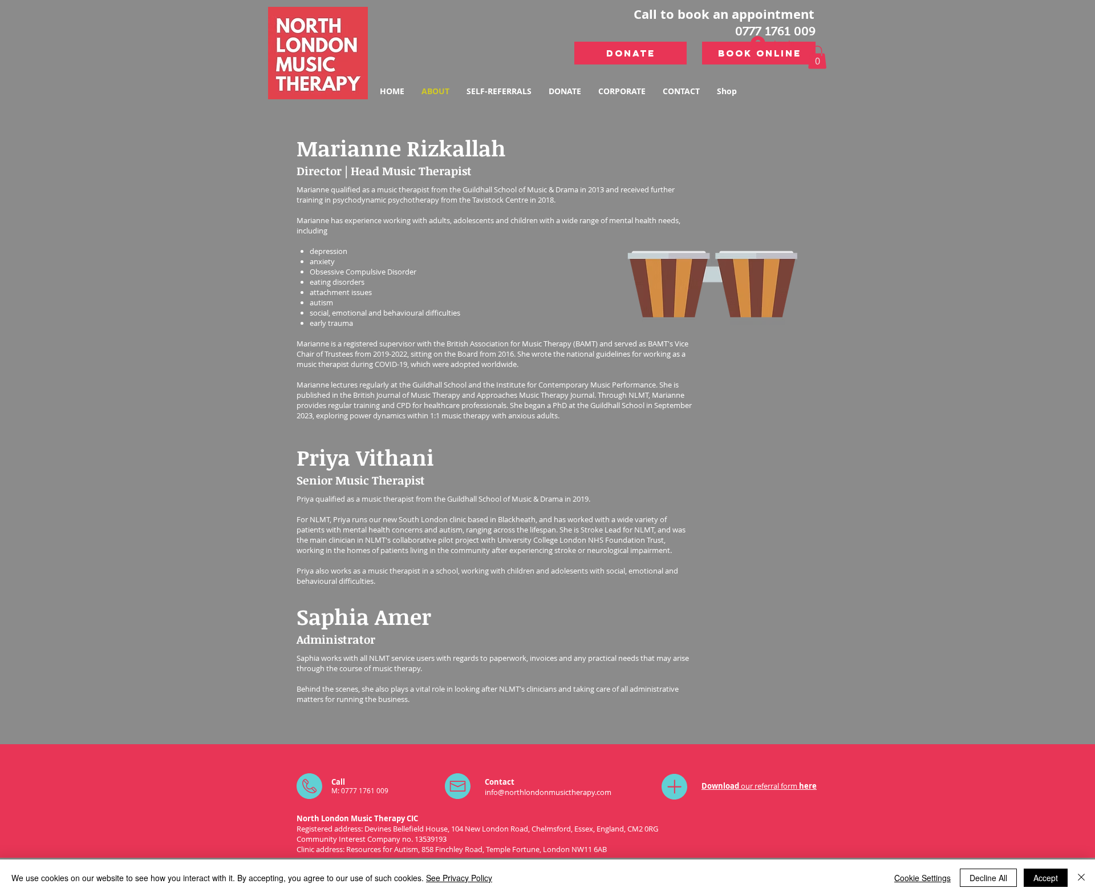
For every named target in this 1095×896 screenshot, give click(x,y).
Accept (1045, 877)
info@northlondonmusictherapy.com (548, 792)
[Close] (1081, 878)
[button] (817, 57)
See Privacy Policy (459, 877)
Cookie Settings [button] (922, 877)
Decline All (988, 877)
